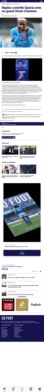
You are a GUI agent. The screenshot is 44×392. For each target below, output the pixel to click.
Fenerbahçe (16, 333)
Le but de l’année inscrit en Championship (10, 290)
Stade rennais (16, 332)
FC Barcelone (16, 331)
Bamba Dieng (4, 336)
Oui (3, 269)
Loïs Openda (4, 329)
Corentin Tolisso (5, 334)
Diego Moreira (4, 332)
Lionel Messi (4, 331)
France (15, 334)
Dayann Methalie (5, 330)
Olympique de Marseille (18, 330)
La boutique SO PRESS (21, 321)
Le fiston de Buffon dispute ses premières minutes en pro (8, 146)
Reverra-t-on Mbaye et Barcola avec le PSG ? (11, 273)
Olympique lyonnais (18, 327)
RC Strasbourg (17, 328)
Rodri (3, 328)
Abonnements (5, 321)
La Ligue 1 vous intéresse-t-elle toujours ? (12, 266)
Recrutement (37, 322)
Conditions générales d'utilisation (9, 322)
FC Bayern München (18, 336)
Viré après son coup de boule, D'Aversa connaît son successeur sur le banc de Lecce (27, 146)
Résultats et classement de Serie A (7, 120)
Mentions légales (31, 321)
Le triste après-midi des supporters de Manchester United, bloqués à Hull (16, 281)
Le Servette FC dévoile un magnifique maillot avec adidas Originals (27, 166)
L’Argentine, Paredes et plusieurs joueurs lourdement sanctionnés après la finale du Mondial (10, 166)
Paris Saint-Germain (18, 329)
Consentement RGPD (28, 322)
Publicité (20, 322)
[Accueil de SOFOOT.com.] (7, 1)
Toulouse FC (16, 335)
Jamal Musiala (4, 327)
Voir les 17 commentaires (7, 137)
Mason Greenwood (5, 333)
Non (6, 269)
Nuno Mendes (4, 335)
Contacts (12, 321)
